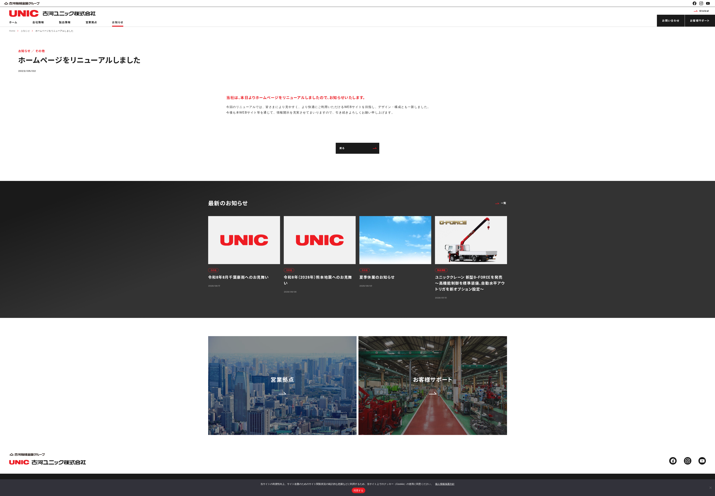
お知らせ (117, 22)
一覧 (503, 203)
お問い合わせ (670, 20)
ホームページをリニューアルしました (54, 31)
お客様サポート (700, 20)
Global (704, 10)
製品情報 (65, 22)
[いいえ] (710, 487)
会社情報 (38, 22)
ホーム (13, 22)
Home (12, 31)
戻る (342, 148)
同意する (358, 490)
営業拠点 (91, 22)
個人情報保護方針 (445, 483)
